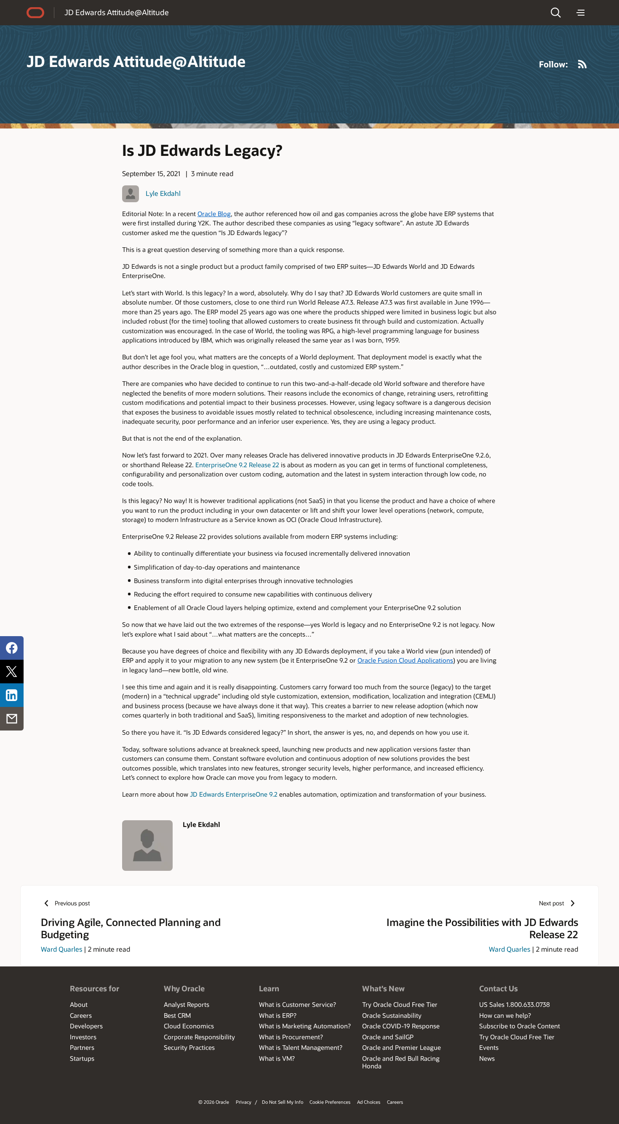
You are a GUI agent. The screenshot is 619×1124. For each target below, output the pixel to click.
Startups (82, 1058)
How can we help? (505, 1015)
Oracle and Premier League (401, 1047)
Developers (86, 1026)
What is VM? (277, 1058)
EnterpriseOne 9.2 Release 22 (238, 465)
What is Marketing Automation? (305, 1026)
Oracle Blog (214, 214)
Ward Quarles (61, 949)
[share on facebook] (12, 648)
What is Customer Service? (297, 1004)
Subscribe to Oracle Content (519, 1026)
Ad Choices (368, 1102)
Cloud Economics (189, 1026)
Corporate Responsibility (199, 1037)
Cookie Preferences (330, 1102)
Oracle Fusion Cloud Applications (405, 660)
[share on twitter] (12, 671)
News (487, 1058)
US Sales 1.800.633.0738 (514, 1004)
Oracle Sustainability (392, 1015)
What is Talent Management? (300, 1047)
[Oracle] (35, 12)
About (79, 1004)
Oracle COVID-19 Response (401, 1026)
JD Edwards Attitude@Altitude (116, 12)
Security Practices (189, 1047)
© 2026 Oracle (213, 1102)
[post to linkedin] (12, 695)
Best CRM (177, 1015)
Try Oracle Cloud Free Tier (400, 1004)
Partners (82, 1047)
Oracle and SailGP (388, 1037)
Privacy (243, 1102)
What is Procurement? (291, 1037)
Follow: (553, 64)
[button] (555, 12)
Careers (81, 1015)
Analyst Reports (186, 1004)
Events (489, 1047)
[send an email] (12, 719)
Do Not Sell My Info (282, 1102)
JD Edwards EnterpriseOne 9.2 (232, 794)
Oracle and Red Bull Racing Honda (401, 1062)
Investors (83, 1037)
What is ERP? (277, 1015)
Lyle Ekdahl (163, 193)
